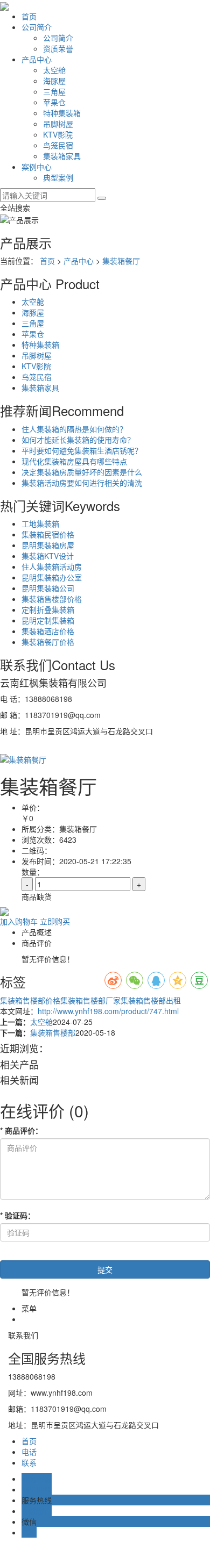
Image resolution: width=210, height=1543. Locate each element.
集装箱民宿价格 (48, 534)
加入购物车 (19, 921)
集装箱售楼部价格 (52, 598)
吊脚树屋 (58, 123)
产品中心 (37, 59)
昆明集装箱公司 (48, 588)
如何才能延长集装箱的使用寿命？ (78, 439)
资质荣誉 (58, 48)
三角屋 (54, 91)
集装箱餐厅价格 (48, 641)
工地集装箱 (40, 523)
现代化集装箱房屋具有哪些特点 (74, 461)
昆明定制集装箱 (48, 620)
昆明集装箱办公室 (52, 577)
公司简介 (37, 26)
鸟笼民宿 (58, 145)
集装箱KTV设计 (48, 555)
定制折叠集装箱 (48, 609)
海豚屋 (54, 80)
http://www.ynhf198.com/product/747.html (108, 1011)
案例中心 (37, 166)
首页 (29, 16)
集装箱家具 (62, 155)
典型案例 (58, 177)
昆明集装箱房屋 (48, 545)
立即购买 (55, 921)
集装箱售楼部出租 (151, 1000)
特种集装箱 (62, 112)
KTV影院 (58, 134)
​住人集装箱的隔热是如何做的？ (74, 429)
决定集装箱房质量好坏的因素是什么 (82, 472)
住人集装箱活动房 (52, 566)
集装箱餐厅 (121, 260)
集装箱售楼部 (52, 1032)
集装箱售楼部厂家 (90, 1000)
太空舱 (54, 69)
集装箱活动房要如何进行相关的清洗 (82, 482)
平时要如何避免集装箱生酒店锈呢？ (82, 450)
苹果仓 (54, 102)
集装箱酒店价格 (48, 631)
